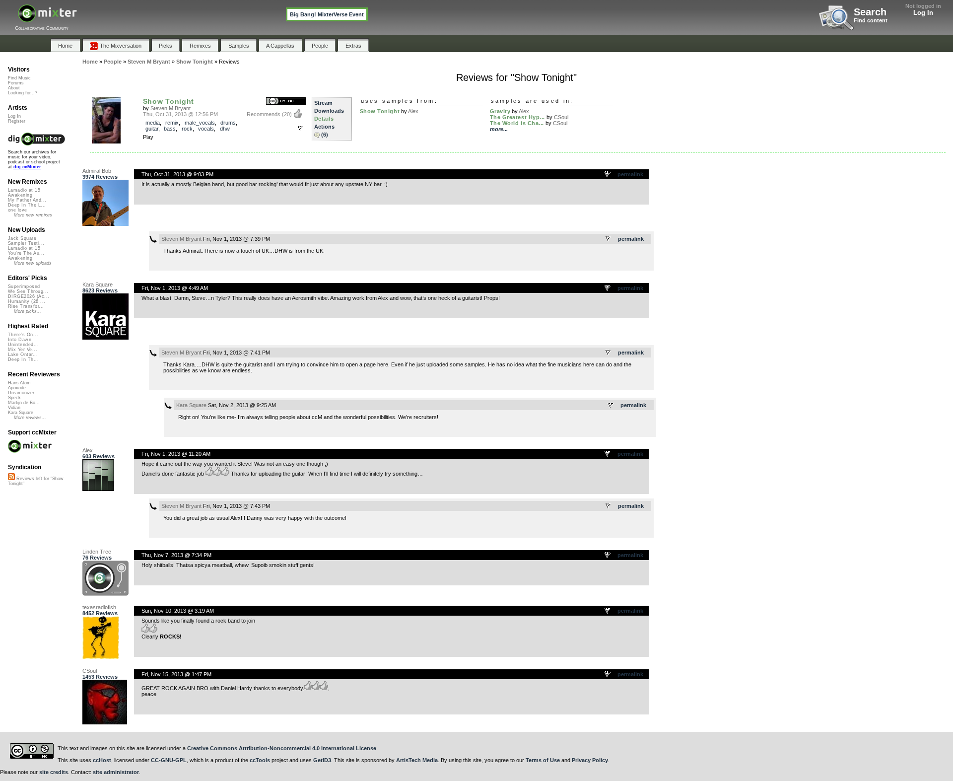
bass (170, 129)
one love (17, 210)
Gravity (500, 111)
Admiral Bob (96, 171)
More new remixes (33, 215)
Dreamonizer (21, 392)
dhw (225, 129)
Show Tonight (169, 101)
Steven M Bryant (170, 108)
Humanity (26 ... (26, 301)
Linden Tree (96, 552)
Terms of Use (543, 760)
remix (172, 123)
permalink (630, 174)
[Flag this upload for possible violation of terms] (300, 129)
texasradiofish (99, 607)
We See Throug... (28, 291)
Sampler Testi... (26, 243)
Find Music (19, 77)
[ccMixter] (47, 18)
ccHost (102, 760)
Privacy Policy (590, 760)
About (14, 87)
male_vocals (200, 123)
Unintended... (23, 344)
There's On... (23, 334)
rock (187, 129)
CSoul (561, 117)
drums (228, 123)
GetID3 (322, 760)
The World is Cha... (517, 123)
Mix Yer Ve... (22, 349)
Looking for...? (22, 92)
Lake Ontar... (23, 354)
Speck (14, 397)
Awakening (20, 195)
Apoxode (17, 387)
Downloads (329, 111)
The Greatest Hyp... (517, 117)
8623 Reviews (100, 290)
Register (16, 121)
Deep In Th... (23, 359)
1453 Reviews (100, 677)
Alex (413, 111)
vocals (206, 129)
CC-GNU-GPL (169, 760)
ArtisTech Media (417, 760)
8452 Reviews (100, 613)
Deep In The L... (27, 205)
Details (324, 119)
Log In (923, 12)
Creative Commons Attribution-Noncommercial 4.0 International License (281, 748)
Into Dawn (19, 339)
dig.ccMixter (27, 166)
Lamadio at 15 (24, 190)
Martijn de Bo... (24, 402)
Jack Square (22, 238)
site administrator (116, 772)
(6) (324, 135)
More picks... (27, 311)
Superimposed (24, 286)
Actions (324, 127)
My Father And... (27, 200)
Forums (16, 82)
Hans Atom (19, 382)
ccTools (260, 760)
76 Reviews (97, 558)
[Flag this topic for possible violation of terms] (608, 174)
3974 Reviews (100, 177)
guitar (151, 129)
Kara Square (97, 284)
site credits (53, 772)
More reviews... (30, 417)
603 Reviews (98, 456)
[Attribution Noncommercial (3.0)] (286, 101)
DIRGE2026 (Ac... (28, 296)
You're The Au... (26, 253)
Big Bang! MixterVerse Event (327, 14)
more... (499, 129)
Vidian (14, 407)
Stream (323, 103)
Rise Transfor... (26, 306)
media (152, 123)
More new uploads (33, 263)
